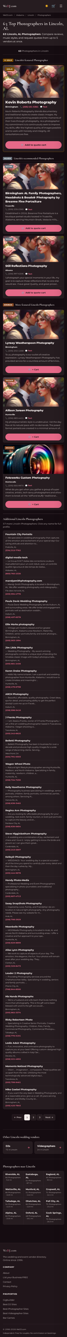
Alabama (20, 15)
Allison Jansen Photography (24, 410)
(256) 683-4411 (16, 418)
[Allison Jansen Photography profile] (33, 392)
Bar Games (9, 1318)
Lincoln (31, 15)
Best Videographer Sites (15, 1313)
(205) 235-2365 (16, 209)
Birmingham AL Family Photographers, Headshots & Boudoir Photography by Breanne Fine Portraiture (33, 197)
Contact (7, 1282)
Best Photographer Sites (15, 1309)
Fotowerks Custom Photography (27, 477)
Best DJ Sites (10, 1304)
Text (43, 107)
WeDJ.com (8, 15)
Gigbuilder (8, 1300)
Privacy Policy (10, 1286)
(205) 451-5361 (30, 107)
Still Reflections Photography (26, 266)
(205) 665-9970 (16, 485)
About (6, 1273)
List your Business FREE (15, 1277)
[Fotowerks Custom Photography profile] (33, 459)
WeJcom (9, 6)
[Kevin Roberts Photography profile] (33, 81)
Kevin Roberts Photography (30, 102)
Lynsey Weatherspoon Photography (29, 342)
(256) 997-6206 (16, 274)
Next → (49, 1117)
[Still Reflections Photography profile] (33, 249)
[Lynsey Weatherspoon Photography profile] (33, 324)
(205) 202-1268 (16, 351)
